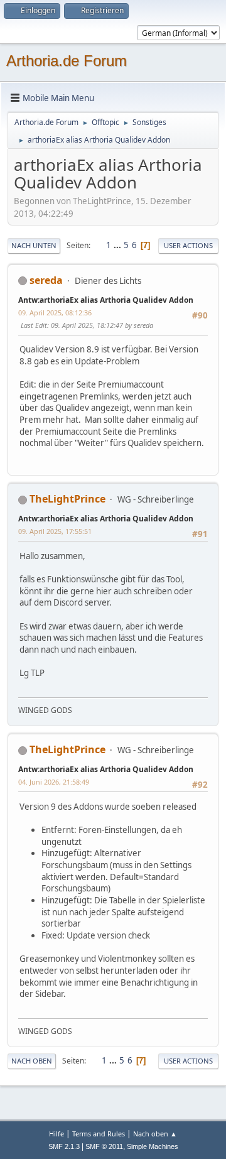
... (118, 245)
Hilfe (56, 1133)
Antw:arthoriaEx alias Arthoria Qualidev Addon (105, 300)
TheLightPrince (67, 499)
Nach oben (31, 1060)
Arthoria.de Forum (66, 60)
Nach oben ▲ (155, 1133)
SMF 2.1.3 (64, 1146)
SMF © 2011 (104, 1146)
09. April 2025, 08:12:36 (55, 312)
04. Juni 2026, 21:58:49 (53, 781)
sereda (46, 280)
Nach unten (33, 245)
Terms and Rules (98, 1133)
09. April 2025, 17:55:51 (55, 531)
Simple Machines (152, 1146)
